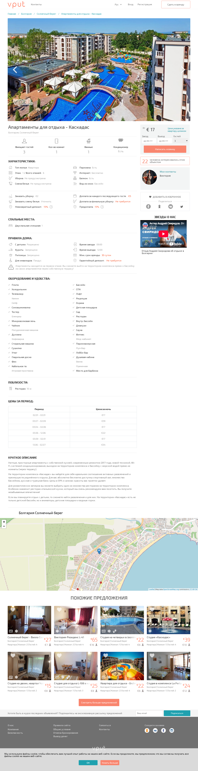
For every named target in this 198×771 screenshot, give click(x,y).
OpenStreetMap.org (171, 589)
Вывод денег (60, 736)
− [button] (4, 526)
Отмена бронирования (65, 733)
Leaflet (152, 589)
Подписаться (177, 713)
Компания (13, 729)
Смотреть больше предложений (99, 702)
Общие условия (61, 729)
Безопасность (15, 733)
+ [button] (4, 522)
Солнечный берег (46, 13)
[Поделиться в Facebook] (148, 208)
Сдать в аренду (175, 4)
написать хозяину (165, 149)
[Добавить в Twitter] (181, 208)
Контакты (36, 4)
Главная (12, 13)
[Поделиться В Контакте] (170, 208)
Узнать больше (110, 762)
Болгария (26, 13)
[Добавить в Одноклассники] (159, 208)
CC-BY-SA (193, 589)
